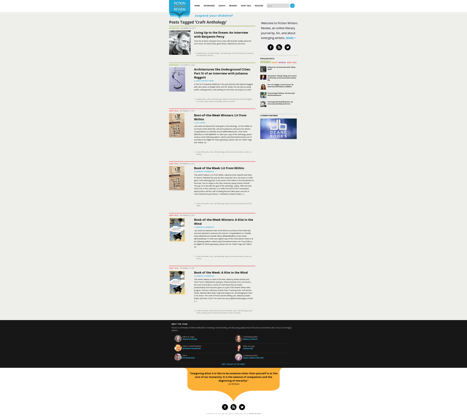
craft (208, 99)
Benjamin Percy (202, 53)
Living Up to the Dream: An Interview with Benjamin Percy (221, 34)
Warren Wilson (239, 152)
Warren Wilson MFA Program (217, 313)
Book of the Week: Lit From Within (219, 168)
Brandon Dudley (213, 53)
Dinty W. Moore (230, 204)
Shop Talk (246, 5)
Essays (222, 5)
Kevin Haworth (241, 204)
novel (206, 101)
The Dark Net (249, 53)
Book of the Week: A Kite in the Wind (221, 272)
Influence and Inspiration (230, 99)
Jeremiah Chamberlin (205, 171)
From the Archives (238, 53)
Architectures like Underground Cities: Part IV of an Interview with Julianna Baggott (222, 73)
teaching (204, 313)
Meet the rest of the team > (233, 364)
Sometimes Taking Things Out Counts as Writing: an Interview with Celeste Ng (282, 78)
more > (291, 38)
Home (197, 5)
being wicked (255, 414)
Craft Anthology (225, 53)
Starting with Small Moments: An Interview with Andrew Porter (280, 103)
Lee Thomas (201, 123)
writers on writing (234, 313)
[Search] (292, 6)
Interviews (209, 5)
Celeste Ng (248, 348)
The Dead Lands (202, 55)
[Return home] (179, 10)
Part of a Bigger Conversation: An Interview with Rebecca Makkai (280, 86)
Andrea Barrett (214, 311)
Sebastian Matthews (205, 81)
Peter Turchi (229, 152)
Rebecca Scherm (250, 339)
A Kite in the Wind (202, 311)
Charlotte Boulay (189, 339)
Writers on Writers (229, 101)
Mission (259, 5)
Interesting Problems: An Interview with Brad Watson (281, 94)
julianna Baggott (246, 99)
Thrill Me (210, 55)
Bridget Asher (201, 99)
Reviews (233, 5)
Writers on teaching (215, 101)
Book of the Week (202, 152)
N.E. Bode (200, 101)
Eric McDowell (188, 358)
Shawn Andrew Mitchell (253, 358)
